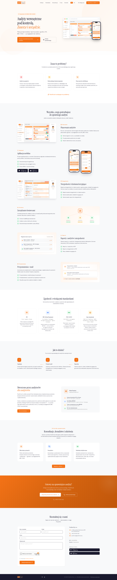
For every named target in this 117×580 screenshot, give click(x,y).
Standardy (48, 2)
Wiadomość (22, 541)
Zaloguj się (81, 2)
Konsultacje (55, 2)
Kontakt (66, 2)
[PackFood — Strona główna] (21, 2)
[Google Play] (42, 577)
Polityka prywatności (95, 577)
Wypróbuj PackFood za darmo (49, 494)
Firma (21, 535)
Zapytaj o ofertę (58, 466)
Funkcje (41, 2)
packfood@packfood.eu (77, 535)
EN (74, 2)
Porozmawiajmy (23, 411)
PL (71, 2)
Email (43, 529)
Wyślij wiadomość (26, 562)
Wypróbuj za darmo (92, 2)
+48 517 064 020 (59, 499)
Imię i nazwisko (23, 529)
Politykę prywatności (29, 558)
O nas (61, 2)
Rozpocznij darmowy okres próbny (26, 39)
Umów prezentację (48, 39)
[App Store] (44, 577)
